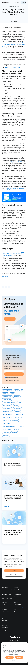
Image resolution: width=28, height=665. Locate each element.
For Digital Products (5, 611)
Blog (15, 609)
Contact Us (4, 622)
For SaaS (3, 604)
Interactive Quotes (7, 411)
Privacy (11, 654)
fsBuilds (16, 405)
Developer (16, 396)
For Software (4, 609)
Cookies (16, 654)
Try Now (14, 570)
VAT (15, 592)
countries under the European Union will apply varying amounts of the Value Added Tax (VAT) (13, 44)
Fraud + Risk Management (7, 598)
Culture (12, 393)
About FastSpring (17, 604)
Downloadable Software (9, 402)
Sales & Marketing (7, 423)
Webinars (14, 432)
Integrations (17, 587)
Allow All (19, 657)
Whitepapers (6, 435)
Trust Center (18, 614)
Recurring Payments (18, 589)
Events (19, 402)
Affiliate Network (18, 594)
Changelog (5, 630)
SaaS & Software (14, 420)
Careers (18, 607)
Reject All (9, 657)
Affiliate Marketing (7, 390)
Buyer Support (4, 620)
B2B (22, 390)
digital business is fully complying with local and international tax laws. (13, 253)
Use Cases (16, 429)
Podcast (15, 417)
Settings (13, 660)
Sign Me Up (14, 374)
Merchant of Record (8, 414)
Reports (5, 420)
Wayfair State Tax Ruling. (17, 162)
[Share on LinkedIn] (3, 287)
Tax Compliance (7, 429)
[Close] (25, 643)
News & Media (6, 417)
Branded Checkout (5, 592)
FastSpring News (7, 405)
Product (22, 417)
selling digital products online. (12, 67)
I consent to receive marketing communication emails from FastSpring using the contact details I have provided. (14, 379)
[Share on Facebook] (6, 287)
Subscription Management (9, 426)
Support (20, 426)
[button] (15, 2)
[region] (14, 652)
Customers (16, 611)
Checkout (5, 393)
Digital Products (7, 399)
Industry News (17, 408)
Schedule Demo (14, 574)
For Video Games (5, 607)
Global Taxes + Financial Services (6, 595)
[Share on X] (9, 287)
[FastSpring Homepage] (14, 637)
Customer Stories (7, 396)
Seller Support (6, 625)
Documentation (6, 627)
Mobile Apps (18, 414)
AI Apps (16, 390)
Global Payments (7, 408)
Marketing (17, 411)
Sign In (18, 2)
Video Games (6, 432)
